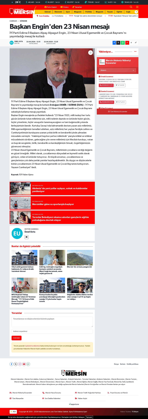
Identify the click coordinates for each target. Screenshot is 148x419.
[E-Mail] (26, 237)
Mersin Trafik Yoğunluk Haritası (89, 393)
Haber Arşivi (82, 398)
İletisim (122, 364)
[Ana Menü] (136, 7)
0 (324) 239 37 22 (107, 102)
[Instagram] (20, 364)
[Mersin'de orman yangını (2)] (80, 258)
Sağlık (128, 12)
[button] (136, 12)
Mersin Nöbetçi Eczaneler (22, 393)
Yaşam (110, 12)
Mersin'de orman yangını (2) (79, 267)
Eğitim (119, 12)
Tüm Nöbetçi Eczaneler (118, 111)
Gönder (16, 338)
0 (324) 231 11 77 (107, 85)
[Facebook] (11, 364)
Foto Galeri (52, 7)
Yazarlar (78, 7)
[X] (16, 364)
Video (65, 7)
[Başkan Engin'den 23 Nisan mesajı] (52, 73)
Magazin (77, 12)
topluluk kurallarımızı (32, 346)
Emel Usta (30, 232)
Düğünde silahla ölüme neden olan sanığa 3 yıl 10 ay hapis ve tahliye (80, 297)
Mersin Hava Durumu (53, 393)
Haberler (13, 21)
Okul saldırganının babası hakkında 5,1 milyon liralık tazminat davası (23, 269)
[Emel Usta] (17, 233)
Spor (68, 12)
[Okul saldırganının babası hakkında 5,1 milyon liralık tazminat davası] (24, 258)
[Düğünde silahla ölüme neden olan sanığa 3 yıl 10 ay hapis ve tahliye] (80, 285)
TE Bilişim (135, 412)
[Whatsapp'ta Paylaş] (123, 43)
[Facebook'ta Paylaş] (114, 43)
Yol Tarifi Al (120, 85)
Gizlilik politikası (132, 364)
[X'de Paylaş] (118, 43)
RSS (14, 412)
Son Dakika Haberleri (52, 398)
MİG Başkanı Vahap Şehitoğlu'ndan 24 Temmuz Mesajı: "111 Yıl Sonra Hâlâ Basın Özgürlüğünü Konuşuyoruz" (24, 299)
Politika (88, 12)
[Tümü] (135, 52)
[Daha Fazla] (127, 43)
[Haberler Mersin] (22, 11)
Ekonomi (58, 12)
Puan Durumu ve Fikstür (119, 393)
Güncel (48, 12)
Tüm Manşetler (18, 398)
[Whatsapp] (28, 364)
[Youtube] (24, 364)
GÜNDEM (23, 21)
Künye (116, 364)
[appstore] (74, 404)
